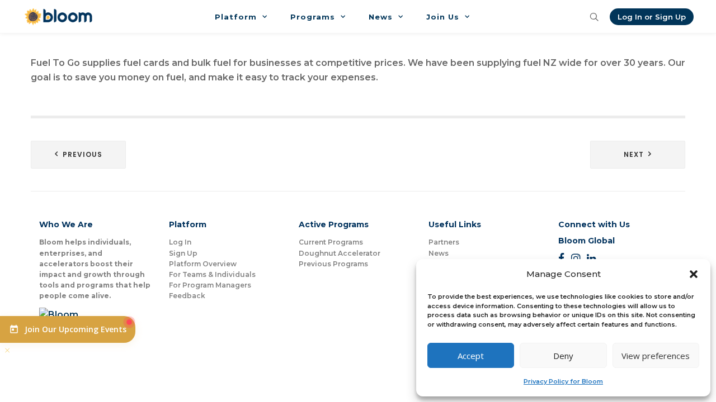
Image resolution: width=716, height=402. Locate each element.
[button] (693, 274)
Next (634, 154)
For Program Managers (210, 285)
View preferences (655, 355)
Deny (563, 355)
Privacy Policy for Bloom (563, 381)
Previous (82, 154)
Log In (180, 242)
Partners (443, 242)
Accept (471, 355)
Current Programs (331, 242)
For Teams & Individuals (212, 274)
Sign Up (183, 253)
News (438, 253)
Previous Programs (333, 264)
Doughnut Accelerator (339, 253)
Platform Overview (203, 264)
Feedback (187, 295)
